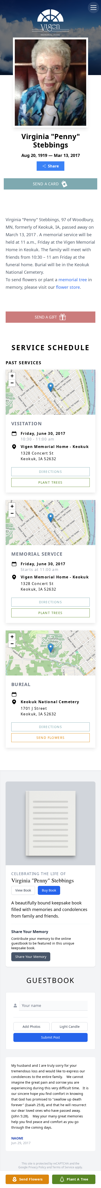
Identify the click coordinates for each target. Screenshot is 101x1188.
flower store (68, 287)
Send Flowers (50, 737)
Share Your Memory (30, 956)
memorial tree (72, 279)
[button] (51, 387)
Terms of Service (63, 1167)
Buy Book (49, 890)
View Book (23, 890)
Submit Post (50, 1037)
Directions (50, 471)
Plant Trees (50, 482)
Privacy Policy (37, 1167)
